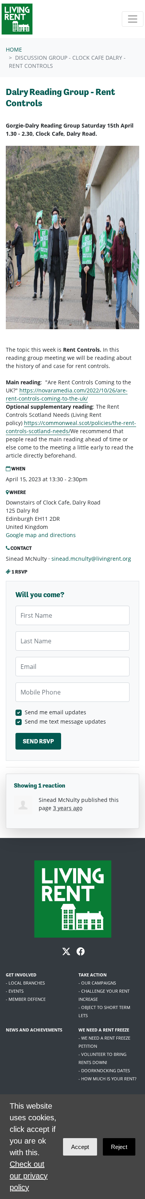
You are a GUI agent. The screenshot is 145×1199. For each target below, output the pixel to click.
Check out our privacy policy (29, 1176)
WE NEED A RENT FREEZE (103, 1030)
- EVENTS (15, 991)
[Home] (17, 19)
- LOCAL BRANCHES (25, 983)
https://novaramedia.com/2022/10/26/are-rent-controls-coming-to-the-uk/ (67, 394)
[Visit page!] (67, 952)
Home (14, 49)
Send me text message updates (65, 721)
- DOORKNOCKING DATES (104, 1070)
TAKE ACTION (92, 975)
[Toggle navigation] (132, 19)
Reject (119, 1147)
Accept (80, 1147)
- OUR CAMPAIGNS (97, 983)
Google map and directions (41, 535)
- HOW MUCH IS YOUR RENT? (107, 1079)
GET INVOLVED (21, 975)
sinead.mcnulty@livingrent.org (91, 558)
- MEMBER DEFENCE (26, 999)
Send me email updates (55, 712)
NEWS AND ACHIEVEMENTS (34, 1030)
